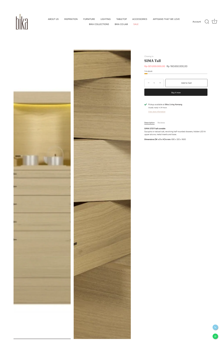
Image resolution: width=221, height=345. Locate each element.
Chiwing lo (148, 56)
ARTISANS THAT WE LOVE (166, 19)
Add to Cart (186, 83)
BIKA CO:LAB (121, 24)
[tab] (151, 122)
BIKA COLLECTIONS (99, 24)
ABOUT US (53, 19)
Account (197, 21)
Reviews (161, 123)
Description (149, 123)
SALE (136, 24)
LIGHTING (106, 19)
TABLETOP (121, 19)
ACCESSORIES (139, 19)
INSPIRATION (71, 19)
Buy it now (176, 92)
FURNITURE (89, 19)
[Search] (207, 21)
